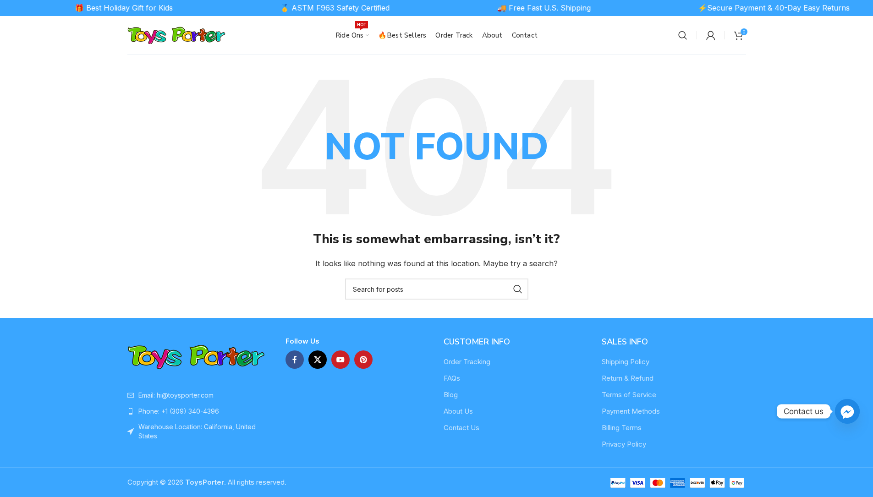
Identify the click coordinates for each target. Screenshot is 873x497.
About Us (458, 411)
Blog (451, 394)
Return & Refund (627, 378)
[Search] (683, 35)
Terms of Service (629, 394)
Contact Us (461, 427)
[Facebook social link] (295, 359)
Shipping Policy (625, 361)
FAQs (452, 378)
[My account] (711, 35)
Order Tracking (467, 361)
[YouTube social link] (340, 359)
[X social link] (317, 359)
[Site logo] (176, 34)
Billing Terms (622, 427)
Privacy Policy (624, 444)
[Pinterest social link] (363, 359)
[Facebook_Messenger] (847, 411)
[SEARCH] (517, 289)
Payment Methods (631, 411)
